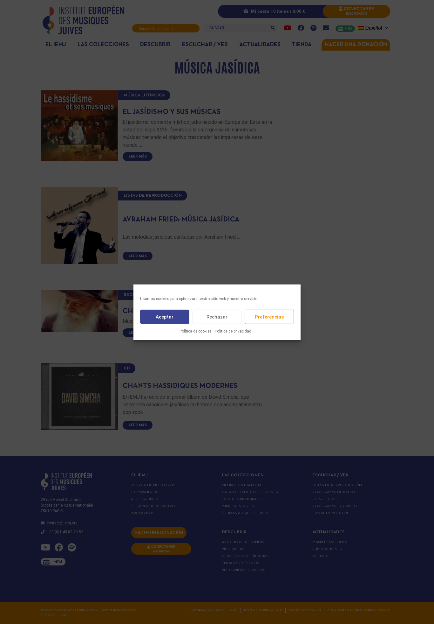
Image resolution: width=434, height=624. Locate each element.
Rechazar (217, 316)
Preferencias (269, 316)
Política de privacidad (233, 331)
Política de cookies (196, 331)
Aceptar (164, 316)
